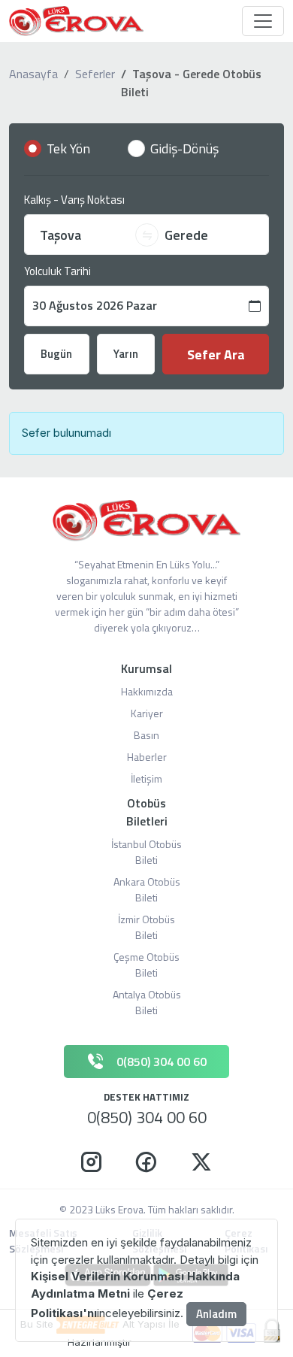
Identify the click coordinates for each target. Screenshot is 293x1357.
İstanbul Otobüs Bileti (146, 852)
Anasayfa (33, 74)
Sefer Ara (216, 354)
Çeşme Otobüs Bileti (146, 964)
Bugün (56, 353)
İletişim (146, 778)
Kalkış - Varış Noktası (74, 199)
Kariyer (147, 713)
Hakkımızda (147, 691)
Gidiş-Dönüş (184, 148)
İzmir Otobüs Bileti (146, 927)
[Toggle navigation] (263, 21)
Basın (146, 735)
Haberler (147, 757)
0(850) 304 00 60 (147, 1117)
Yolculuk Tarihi (57, 271)
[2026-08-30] (146, 306)
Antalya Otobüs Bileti (147, 1002)
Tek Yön (68, 148)
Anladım (216, 1313)
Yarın (125, 353)
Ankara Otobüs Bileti (146, 889)
